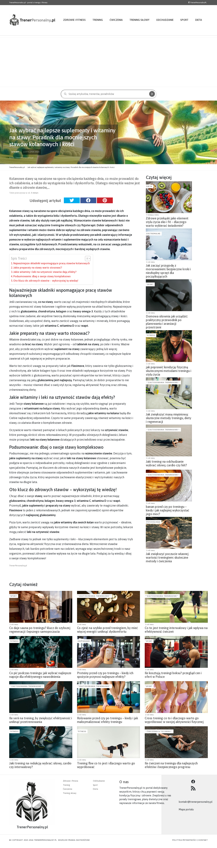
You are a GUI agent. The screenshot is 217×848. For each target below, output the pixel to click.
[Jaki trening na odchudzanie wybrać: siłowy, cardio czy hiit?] (169, 440)
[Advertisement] (108, 62)
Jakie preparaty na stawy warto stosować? (37, 267)
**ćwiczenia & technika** (158, 731)
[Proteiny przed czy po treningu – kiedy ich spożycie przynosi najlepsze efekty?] (108, 652)
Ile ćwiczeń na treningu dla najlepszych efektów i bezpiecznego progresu (171, 765)
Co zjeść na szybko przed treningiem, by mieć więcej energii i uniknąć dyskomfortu (107, 629)
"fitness (150, 335)
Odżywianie (84, 641)
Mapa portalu (186, 809)
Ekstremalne (153, 233)
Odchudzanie (164, 19)
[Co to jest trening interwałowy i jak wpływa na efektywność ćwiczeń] (176, 607)
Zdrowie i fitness (74, 19)
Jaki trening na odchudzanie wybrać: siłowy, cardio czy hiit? (166, 463)
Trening (97, 19)
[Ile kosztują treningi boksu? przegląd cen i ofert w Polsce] (176, 652)
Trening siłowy (139, 19)
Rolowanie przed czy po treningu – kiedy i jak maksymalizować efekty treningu (107, 720)
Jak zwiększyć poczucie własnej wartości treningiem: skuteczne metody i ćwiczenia (167, 556)
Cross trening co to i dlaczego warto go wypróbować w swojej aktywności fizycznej (174, 720)
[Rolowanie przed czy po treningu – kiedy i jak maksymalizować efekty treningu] (108, 697)
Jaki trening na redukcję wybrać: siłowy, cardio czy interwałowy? (40, 765)
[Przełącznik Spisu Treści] (86, 258)
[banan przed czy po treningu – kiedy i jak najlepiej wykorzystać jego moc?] (169, 485)
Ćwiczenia (116, 19)
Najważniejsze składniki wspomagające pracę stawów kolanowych (51, 263)
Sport (184, 19)
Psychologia (153, 522)
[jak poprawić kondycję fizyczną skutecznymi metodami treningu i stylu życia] (169, 346)
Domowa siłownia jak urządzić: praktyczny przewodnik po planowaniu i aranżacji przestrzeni (167, 319)
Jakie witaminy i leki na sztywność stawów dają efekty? (44, 271)
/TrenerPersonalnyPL (198, 2)
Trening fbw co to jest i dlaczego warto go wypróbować (106, 765)
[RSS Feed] (193, 788)
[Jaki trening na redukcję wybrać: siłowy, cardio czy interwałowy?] (40, 742)
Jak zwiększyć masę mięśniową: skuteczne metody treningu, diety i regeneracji (168, 417)
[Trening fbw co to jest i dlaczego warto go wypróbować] (108, 742)
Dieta (198, 19)
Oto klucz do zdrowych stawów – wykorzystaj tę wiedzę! (45, 280)
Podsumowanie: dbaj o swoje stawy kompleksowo (42, 276)
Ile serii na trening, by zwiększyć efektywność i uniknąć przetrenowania (40, 720)
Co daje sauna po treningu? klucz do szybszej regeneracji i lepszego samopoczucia (39, 629)
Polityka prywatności (184, 840)
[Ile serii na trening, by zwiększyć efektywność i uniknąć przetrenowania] (40, 697)
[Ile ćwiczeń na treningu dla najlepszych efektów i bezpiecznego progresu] (176, 742)
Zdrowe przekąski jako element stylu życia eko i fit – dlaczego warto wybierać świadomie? (167, 221)
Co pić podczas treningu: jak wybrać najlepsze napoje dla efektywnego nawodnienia (40, 674)
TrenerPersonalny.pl (17, 167)
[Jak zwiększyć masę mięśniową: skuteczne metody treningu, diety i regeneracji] (169, 393)
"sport (149, 284)
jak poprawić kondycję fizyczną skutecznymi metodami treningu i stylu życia (168, 370)
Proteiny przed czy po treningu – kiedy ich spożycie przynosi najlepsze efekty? (105, 674)
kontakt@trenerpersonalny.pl (195, 801)
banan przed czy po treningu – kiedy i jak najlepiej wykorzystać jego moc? (167, 509)
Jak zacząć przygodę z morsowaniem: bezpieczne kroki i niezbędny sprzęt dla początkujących (168, 268)
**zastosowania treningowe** (163, 382)
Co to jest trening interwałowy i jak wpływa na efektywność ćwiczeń (176, 629)
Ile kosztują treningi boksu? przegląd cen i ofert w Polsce (173, 674)
